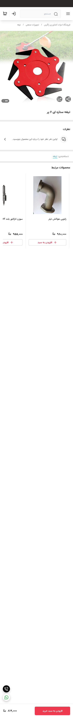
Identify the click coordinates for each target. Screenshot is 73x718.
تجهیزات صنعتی (32, 24)
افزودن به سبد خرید (53, 711)
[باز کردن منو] (67, 14)
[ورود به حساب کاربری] (14, 13)
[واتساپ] (6, 697)
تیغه (19, 24)
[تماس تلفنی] (6, 688)
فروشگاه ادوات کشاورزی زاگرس (57, 24)
